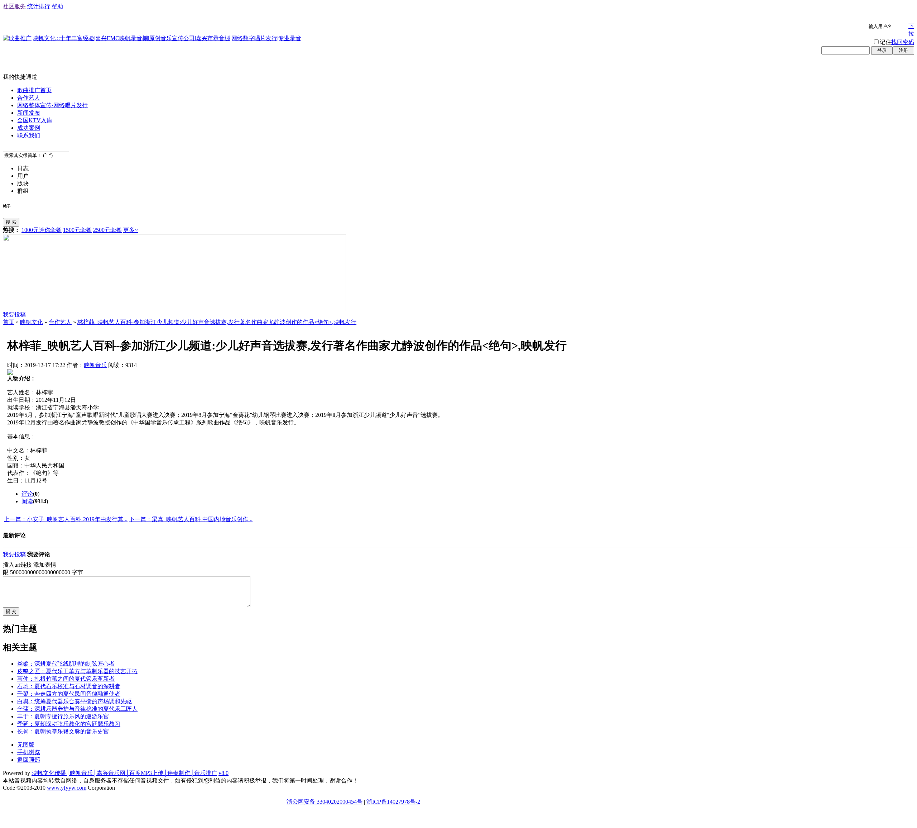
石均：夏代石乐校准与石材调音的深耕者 (68, 686)
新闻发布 (28, 113)
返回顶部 (28, 760)
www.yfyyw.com (66, 788)
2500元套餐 (107, 230)
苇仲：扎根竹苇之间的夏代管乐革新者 (66, 679)
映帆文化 (31, 322)
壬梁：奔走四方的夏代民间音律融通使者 (68, 694)
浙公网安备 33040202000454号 (325, 802)
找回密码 (902, 42)
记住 (885, 42)
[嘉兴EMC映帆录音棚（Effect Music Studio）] (174, 309)
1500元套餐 (77, 230)
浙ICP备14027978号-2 (393, 802)
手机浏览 (28, 752)
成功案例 (28, 128)
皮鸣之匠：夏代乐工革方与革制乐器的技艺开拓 (77, 671)
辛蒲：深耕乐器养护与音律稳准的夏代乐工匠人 (77, 709)
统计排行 (38, 6)
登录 (882, 50)
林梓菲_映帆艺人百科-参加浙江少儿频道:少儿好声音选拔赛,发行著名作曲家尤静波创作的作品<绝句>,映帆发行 (216, 322)
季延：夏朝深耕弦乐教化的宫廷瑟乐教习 (68, 724)
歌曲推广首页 (34, 90)
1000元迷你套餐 (41, 230)
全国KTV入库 (34, 120)
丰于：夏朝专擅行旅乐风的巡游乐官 (63, 716)
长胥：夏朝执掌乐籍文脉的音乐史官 (63, 731)
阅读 (27, 501)
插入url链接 (17, 565)
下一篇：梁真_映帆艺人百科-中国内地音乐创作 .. (191, 519)
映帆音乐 (95, 365)
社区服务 (14, 6)
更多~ (130, 230)
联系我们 (28, 135)
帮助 (57, 6)
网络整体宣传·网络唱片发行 (52, 105)
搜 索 (11, 222)
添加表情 (44, 565)
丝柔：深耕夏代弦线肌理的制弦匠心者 (66, 664)
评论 (27, 494)
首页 (8, 322)
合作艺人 (28, 98)
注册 (903, 50)
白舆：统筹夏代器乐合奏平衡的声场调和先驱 (74, 701)
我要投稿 (14, 314)
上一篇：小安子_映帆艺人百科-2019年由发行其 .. (66, 519)
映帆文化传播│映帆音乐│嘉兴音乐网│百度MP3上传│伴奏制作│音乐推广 (124, 773)
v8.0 (224, 773)
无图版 (25, 745)
